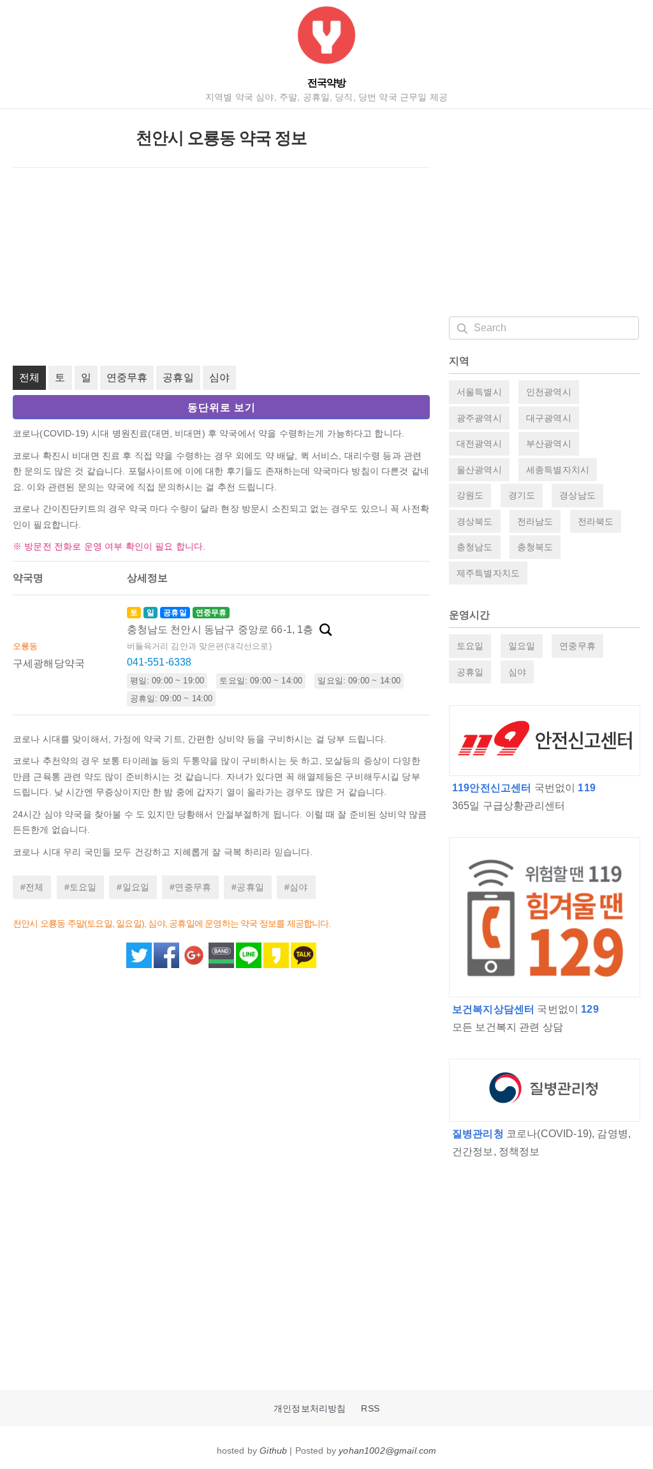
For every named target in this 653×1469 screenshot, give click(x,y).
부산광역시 (548, 443)
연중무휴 (127, 377)
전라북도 (596, 521)
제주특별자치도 (488, 573)
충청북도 (535, 547)
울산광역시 (479, 470)
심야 (219, 377)
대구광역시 (548, 418)
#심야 (295, 887)
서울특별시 (479, 392)
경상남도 (577, 495)
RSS (370, 1408)
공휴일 (178, 377)
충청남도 (475, 547)
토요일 (470, 646)
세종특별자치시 (557, 470)
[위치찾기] (325, 629)
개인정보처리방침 (310, 1408)
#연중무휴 (190, 887)
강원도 (470, 495)
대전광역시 (479, 443)
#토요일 (80, 887)
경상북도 (475, 521)
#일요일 (133, 887)
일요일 (521, 646)
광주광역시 (479, 418)
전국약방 (326, 82)
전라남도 (535, 521)
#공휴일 (247, 887)
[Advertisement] (221, 266)
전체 (29, 377)
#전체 (31, 887)
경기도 (521, 495)
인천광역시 (548, 392)
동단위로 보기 (221, 407)
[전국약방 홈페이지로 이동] (326, 38)
